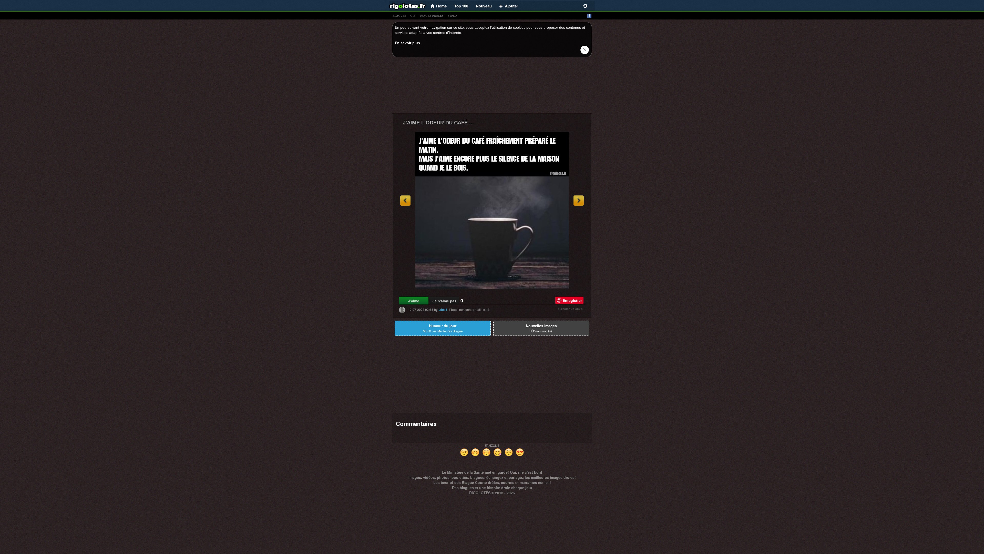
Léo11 (442, 309)
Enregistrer (572, 300)
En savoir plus (407, 43)
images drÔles (431, 15)
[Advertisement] (492, 86)
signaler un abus (570, 309)
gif (412, 15)
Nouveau (484, 6)
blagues (399, 15)
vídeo (452, 15)
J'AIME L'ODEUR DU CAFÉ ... (438, 122)
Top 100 (461, 6)
